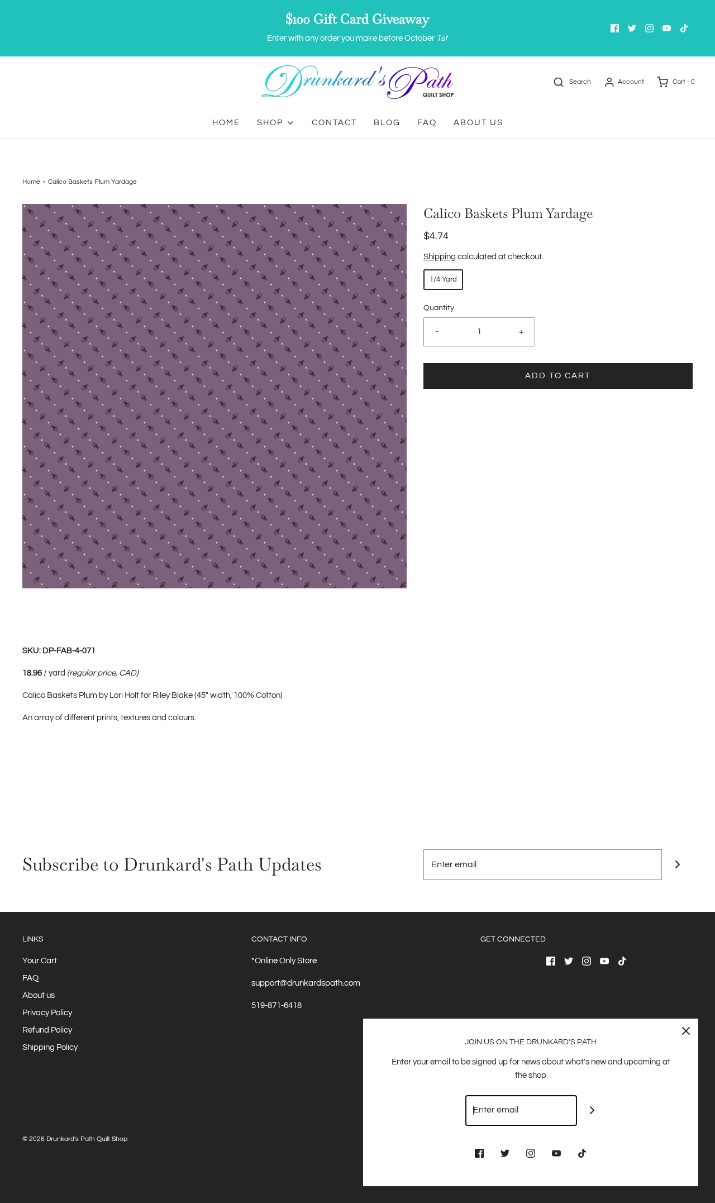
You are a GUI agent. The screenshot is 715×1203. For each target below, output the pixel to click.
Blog (387, 122)
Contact (334, 122)
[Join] (677, 864)
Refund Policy (47, 1030)
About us (38, 995)
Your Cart (39, 961)
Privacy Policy (47, 1013)
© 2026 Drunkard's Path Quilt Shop (74, 1139)
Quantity (438, 308)
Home (226, 122)
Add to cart (557, 376)
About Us (478, 122)
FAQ (427, 122)
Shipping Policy (50, 1047)
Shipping (439, 257)
